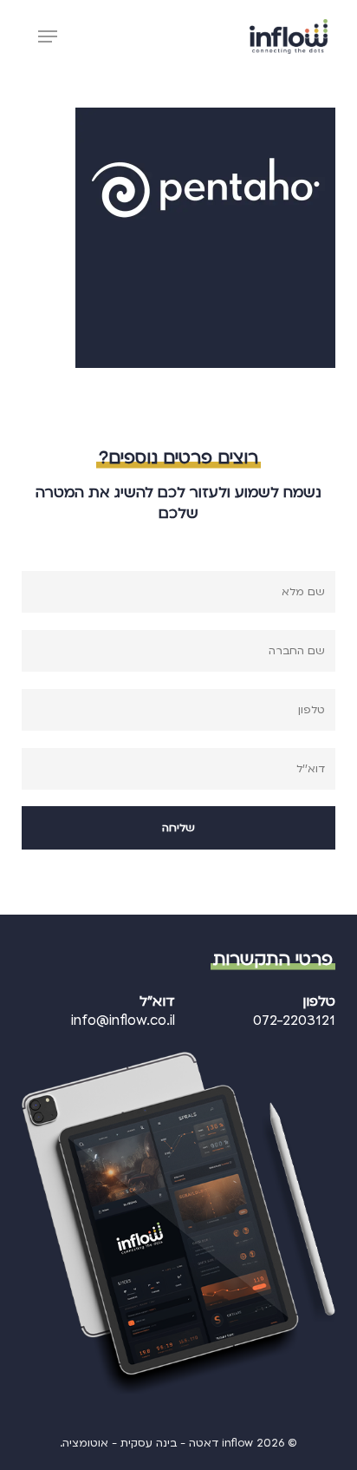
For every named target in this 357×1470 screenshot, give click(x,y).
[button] (47, 36)
